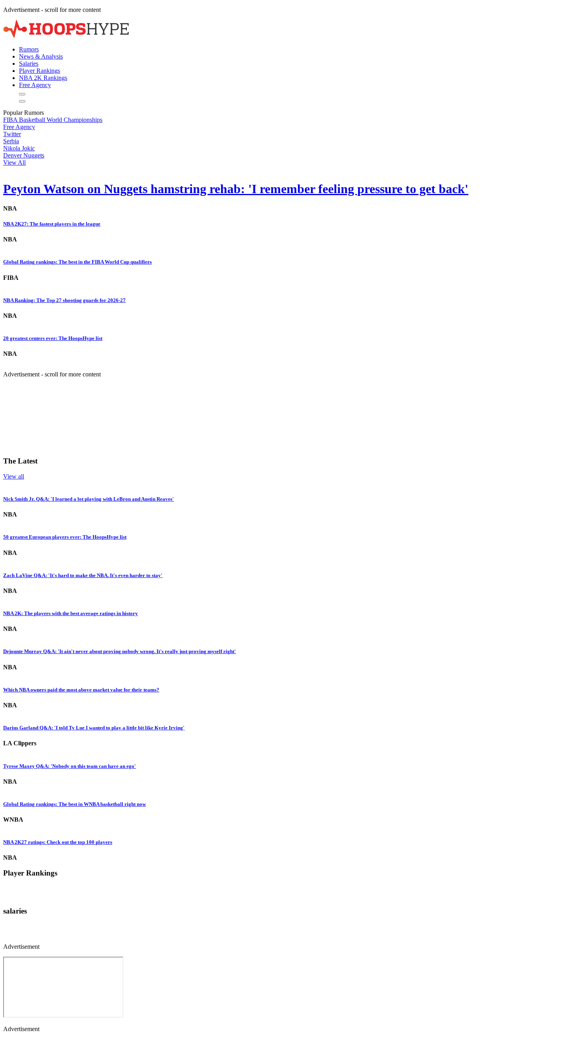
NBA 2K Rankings (43, 77)
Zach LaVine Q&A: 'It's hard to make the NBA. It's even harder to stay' (82, 575)
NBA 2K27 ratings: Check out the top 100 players (57, 842)
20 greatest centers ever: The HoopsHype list (52, 338)
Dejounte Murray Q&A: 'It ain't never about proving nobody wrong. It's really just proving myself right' (119, 651)
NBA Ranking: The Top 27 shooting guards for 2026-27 (64, 300)
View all (13, 476)
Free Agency (35, 85)
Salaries (28, 63)
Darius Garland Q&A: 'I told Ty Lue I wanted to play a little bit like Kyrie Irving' (94, 728)
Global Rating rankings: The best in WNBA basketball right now (74, 804)
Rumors (29, 49)
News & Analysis (41, 56)
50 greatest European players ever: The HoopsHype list (64, 537)
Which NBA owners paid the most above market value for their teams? (81, 690)
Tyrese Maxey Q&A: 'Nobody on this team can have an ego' (69, 766)
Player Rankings (39, 70)
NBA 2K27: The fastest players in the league (51, 224)
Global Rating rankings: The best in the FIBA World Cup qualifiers (77, 262)
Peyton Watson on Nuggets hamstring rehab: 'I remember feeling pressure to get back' (235, 189)
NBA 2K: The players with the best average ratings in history (70, 613)
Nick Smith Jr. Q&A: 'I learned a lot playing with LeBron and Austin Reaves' (88, 499)
